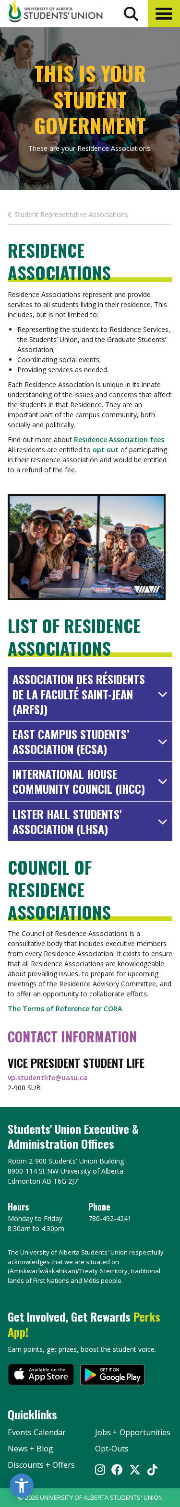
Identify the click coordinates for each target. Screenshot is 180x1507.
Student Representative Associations (71, 214)
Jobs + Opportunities (132, 1432)
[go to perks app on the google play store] (112, 1376)
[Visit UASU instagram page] (100, 1470)
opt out (106, 449)
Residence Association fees (119, 439)
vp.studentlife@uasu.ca (47, 1077)
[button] (164, 13)
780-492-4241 (110, 1218)
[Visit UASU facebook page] (117, 1470)
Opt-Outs (112, 1448)
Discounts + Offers (41, 1465)
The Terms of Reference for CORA (65, 1008)
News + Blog (30, 1448)
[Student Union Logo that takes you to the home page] (56, 13)
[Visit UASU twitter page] (135, 1470)
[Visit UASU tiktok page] (152, 1470)
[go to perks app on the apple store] (41, 1376)
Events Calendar (37, 1432)
